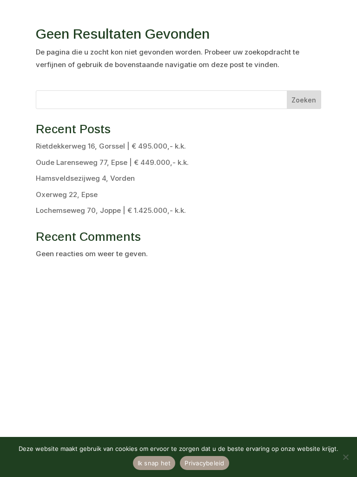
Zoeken (303, 100)
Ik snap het (154, 463)
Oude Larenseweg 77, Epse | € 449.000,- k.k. (112, 162)
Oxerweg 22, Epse (67, 194)
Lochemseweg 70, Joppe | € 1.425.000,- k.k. (111, 210)
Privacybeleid (204, 463)
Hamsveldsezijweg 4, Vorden (85, 178)
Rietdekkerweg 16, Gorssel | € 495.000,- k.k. (111, 146)
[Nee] (345, 457)
